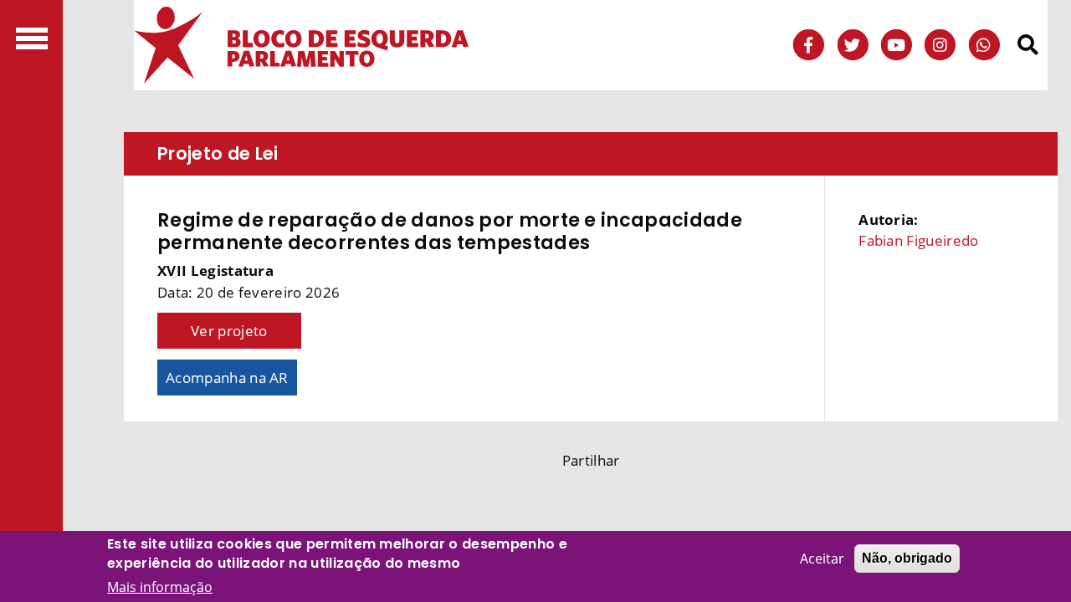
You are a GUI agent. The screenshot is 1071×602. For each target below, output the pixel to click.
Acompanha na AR (227, 377)
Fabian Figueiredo (918, 240)
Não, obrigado (907, 558)
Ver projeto (229, 330)
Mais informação (160, 587)
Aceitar (822, 558)
